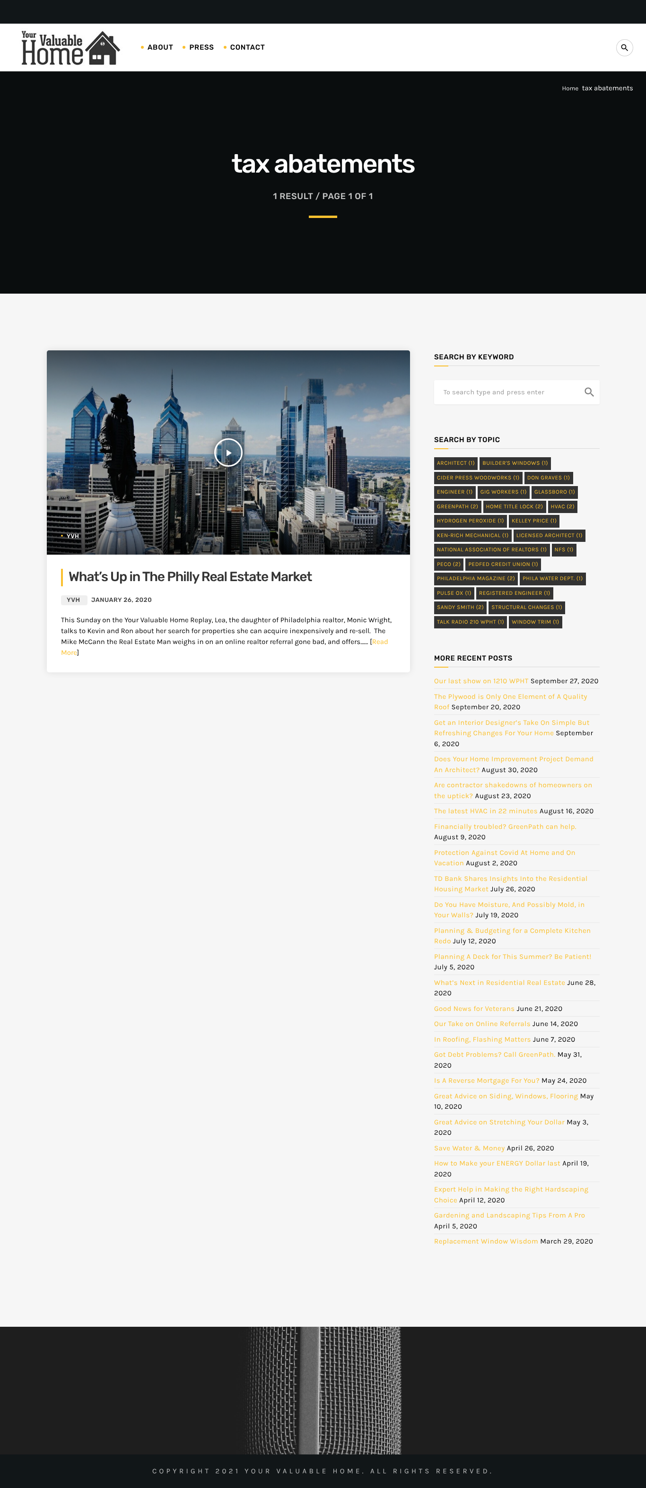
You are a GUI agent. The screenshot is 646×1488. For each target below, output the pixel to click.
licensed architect (549, 535)
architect (456, 463)
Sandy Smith (460, 607)
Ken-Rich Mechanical (473, 535)
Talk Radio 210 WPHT (470, 622)
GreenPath (458, 507)
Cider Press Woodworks (478, 478)
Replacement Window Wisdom (486, 1241)
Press (201, 47)
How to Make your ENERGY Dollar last (497, 1163)
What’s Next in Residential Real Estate (500, 982)
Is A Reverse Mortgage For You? (487, 1080)
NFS (564, 550)
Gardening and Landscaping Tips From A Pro (509, 1215)
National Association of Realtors (492, 550)
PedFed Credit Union (503, 564)
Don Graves (548, 478)
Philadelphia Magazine (476, 578)
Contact (247, 47)
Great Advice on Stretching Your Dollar (499, 1122)
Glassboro (554, 492)
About (160, 47)
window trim (535, 622)
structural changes (526, 607)
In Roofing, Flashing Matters (482, 1039)
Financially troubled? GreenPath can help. (505, 826)
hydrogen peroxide (470, 521)
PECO (449, 564)
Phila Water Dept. (553, 578)
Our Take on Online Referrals (482, 1023)
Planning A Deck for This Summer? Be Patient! (513, 956)
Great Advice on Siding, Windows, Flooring (506, 1096)
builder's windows (515, 463)
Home (570, 88)
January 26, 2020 (121, 600)
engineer (455, 492)
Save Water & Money (469, 1148)
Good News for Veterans (474, 1008)
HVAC (563, 507)
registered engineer (514, 593)
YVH (73, 536)
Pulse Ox (454, 593)
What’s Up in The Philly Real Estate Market (190, 577)
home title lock (514, 507)
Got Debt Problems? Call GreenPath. (495, 1054)
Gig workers (503, 492)
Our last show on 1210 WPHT (481, 681)
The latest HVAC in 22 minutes (486, 811)
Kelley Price (534, 521)
